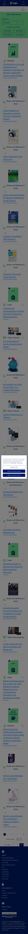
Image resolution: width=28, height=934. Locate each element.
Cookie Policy (20, 462)
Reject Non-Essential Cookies (14, 475)
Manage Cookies (14, 467)
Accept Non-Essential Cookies (14, 471)
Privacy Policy (13, 462)
